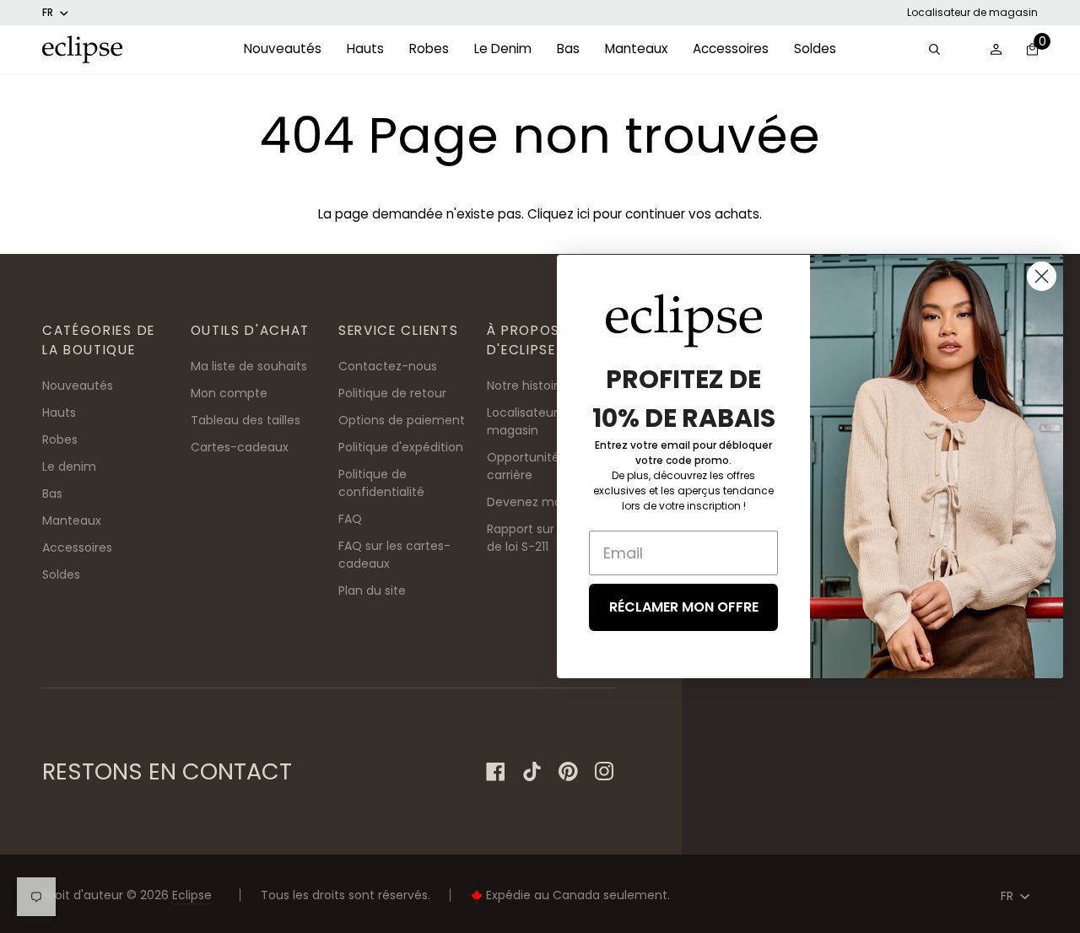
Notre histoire (526, 385)
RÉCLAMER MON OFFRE (684, 607)
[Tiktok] (532, 771)
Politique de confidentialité (381, 483)
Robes (60, 439)
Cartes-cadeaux (240, 447)
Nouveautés (77, 385)
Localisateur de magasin (972, 12)
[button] (282, 49)
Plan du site (372, 590)
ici (583, 214)
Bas (52, 493)
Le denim (69, 466)
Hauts (59, 412)
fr (47, 12)
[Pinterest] (568, 771)
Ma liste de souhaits (249, 366)
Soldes (61, 574)
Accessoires (77, 547)
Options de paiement (401, 420)
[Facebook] (495, 771)
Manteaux (71, 520)
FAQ (350, 518)
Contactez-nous (387, 366)
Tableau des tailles (245, 420)
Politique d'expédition (400, 447)
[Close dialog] (1041, 276)
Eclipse (192, 895)
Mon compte (229, 393)
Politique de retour (392, 393)
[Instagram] (604, 771)
